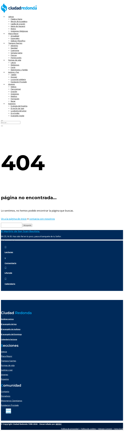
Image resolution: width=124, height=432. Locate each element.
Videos (13, 86)
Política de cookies (88, 428)
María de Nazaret (18, 26)
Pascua (14, 55)
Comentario (10, 263)
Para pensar (16, 89)
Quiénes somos (7, 319)
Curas (13, 67)
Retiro (13, 28)
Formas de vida (14, 60)
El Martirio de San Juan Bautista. (20, 231)
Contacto (5, 391)
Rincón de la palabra (19, 21)
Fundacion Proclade (10, 405)
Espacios (12, 103)
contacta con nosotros (42, 218)
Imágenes (15, 94)
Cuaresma (15, 50)
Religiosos (15, 65)
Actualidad (15, 36)
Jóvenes (11, 84)
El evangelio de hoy (9, 324)
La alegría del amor (19, 111)
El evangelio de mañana (10, 329)
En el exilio (15, 113)
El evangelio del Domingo (11, 334)
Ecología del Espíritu (19, 106)
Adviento (14, 45)
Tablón (13, 74)
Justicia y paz (7, 370)
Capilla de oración (18, 24)
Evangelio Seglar (17, 115)
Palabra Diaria (16, 19)
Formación (15, 98)
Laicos (13, 62)
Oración (14, 91)
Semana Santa (16, 53)
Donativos (5, 396)
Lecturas (9, 252)
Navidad (14, 48)
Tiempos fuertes (15, 43)
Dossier (14, 77)
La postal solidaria (18, 79)
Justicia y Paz (13, 72)
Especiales (15, 38)
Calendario (10, 284)
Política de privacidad (70, 428)
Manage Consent (105, 428)
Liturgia (8, 273)
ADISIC (59, 424)
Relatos (14, 96)
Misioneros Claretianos (11, 400)
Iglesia (11, 16)
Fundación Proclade (19, 82)
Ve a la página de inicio (14, 218)
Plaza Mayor (13, 33)
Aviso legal (118, 428)
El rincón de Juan (17, 108)
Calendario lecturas (9, 339)
